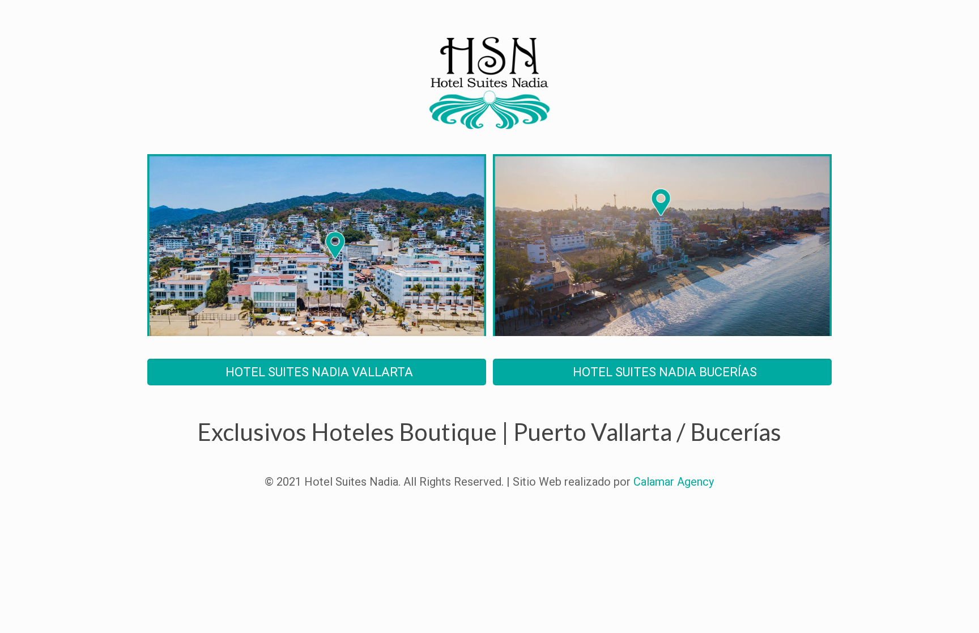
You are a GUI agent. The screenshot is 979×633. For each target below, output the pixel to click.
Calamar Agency (673, 481)
